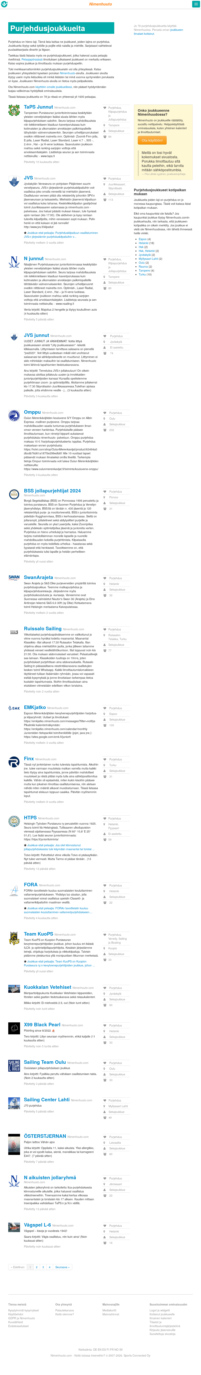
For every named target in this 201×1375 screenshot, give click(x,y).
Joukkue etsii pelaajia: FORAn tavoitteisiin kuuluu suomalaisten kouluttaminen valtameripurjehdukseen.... (58, 910)
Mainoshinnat (110, 1314)
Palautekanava (64, 1310)
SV (121, 1349)
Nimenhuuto (67, 73)
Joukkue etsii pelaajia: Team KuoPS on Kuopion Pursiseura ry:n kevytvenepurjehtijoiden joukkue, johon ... (59, 963)
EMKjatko (35, 707)
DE (95, 1349)
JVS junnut (36, 334)
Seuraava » (62, 1267)
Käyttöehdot (15, 1314)
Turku (142, 274)
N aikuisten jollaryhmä (50, 1177)
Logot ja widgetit (160, 1310)
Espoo (143, 239)
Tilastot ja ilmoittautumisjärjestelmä (165, 1324)
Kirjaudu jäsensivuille (162, 1330)
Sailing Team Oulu (45, 1061)
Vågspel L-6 (37, 1224)
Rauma (143, 266)
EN (99, 1349)
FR (112, 1349)
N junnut (34, 258)
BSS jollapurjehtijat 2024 (52, 490)
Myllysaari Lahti (148, 259)
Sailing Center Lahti (47, 1099)
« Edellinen (18, 1267)
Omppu (32, 411)
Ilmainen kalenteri (161, 1318)
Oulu (142, 262)
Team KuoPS (38, 933)
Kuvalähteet (15, 1322)
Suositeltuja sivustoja (162, 1334)
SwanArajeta (38, 577)
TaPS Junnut (38, 106)
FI (108, 1349)
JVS (28, 177)
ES (104, 1349)
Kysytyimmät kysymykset (23, 1310)
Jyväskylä (145, 255)
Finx (29, 758)
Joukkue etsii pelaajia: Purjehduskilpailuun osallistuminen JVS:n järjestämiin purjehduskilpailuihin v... (61, 235)
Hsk (141, 247)
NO (116, 1349)
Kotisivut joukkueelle (162, 1314)
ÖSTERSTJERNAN (45, 1135)
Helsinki (143, 243)
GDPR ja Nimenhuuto (21, 1318)
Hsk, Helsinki (147, 251)
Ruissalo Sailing (43, 628)
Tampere (144, 270)
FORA (31, 884)
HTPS (30, 817)
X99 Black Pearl (42, 1024)
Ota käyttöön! (152, 140)
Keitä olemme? (64, 1314)
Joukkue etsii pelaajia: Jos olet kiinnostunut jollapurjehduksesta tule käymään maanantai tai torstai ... (59, 847)
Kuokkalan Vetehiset (47, 986)
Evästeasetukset (18, 1326)
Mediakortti (109, 1310)
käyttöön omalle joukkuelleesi (54, 87)
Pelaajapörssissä (32, 59)
